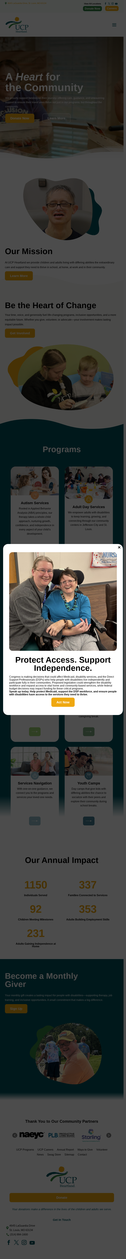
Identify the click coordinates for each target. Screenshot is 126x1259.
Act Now (63, 702)
